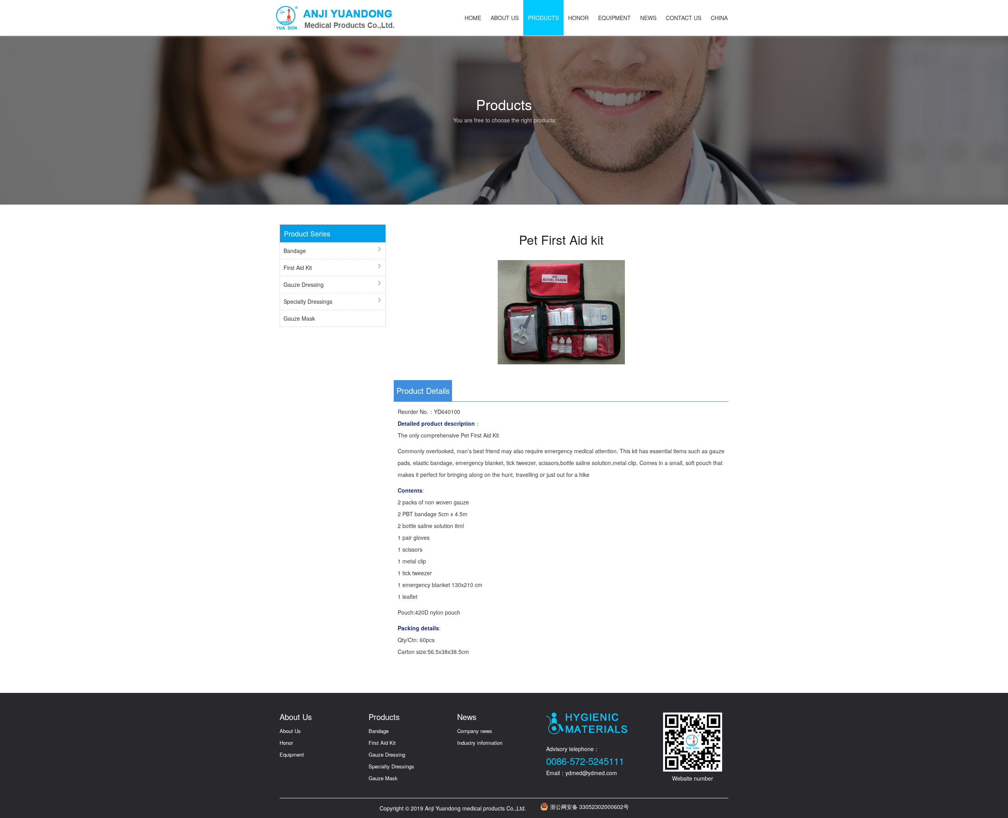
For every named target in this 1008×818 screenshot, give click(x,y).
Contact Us (683, 18)
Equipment (614, 18)
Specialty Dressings (308, 301)
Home (473, 18)
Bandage (295, 251)
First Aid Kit (298, 267)
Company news (474, 731)
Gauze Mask (299, 318)
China (719, 18)
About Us (505, 18)
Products (543, 18)
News (648, 18)
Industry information (479, 742)
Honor (578, 18)
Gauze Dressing (304, 284)
